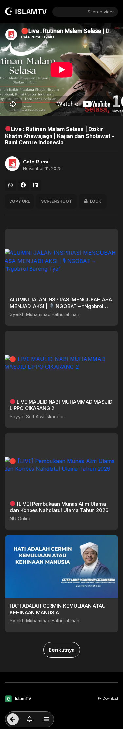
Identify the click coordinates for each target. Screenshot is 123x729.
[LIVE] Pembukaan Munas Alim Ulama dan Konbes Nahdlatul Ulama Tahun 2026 (59, 507)
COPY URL (19, 201)
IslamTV (23, 698)
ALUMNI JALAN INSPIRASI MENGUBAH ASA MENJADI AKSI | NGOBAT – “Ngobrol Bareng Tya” (61, 305)
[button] (10, 185)
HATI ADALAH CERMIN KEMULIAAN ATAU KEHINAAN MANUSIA (58, 609)
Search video (101, 11)
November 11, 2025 (42, 168)
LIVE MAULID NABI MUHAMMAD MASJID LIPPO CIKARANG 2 (61, 405)
